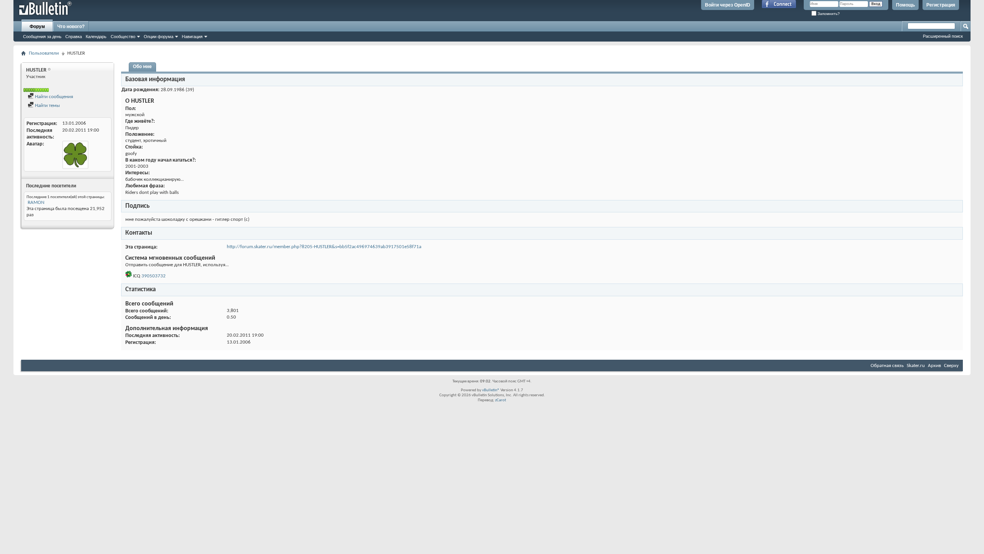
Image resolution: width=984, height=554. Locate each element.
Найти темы (47, 105)
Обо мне (142, 66)
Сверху (951, 365)
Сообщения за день (42, 36)
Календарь (96, 36)
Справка (73, 36)
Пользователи (44, 53)
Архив (934, 365)
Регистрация (940, 5)
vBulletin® (491, 390)
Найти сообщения (53, 96)
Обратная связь (887, 365)
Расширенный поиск (943, 36)
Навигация (192, 36)
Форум (37, 26)
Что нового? (71, 26)
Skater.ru (916, 365)
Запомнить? (828, 14)
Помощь (905, 5)
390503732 (153, 276)
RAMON (36, 202)
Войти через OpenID (727, 5)
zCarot (500, 400)
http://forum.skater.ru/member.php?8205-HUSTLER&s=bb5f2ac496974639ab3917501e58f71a (324, 246)
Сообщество (123, 36)
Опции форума (158, 36)
